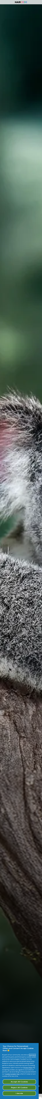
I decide (19, 1093)
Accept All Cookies (19, 1082)
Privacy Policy (28, 1068)
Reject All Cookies (19, 1087)
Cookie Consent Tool (12, 1074)
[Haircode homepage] (21, 2)
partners (32, 1055)
